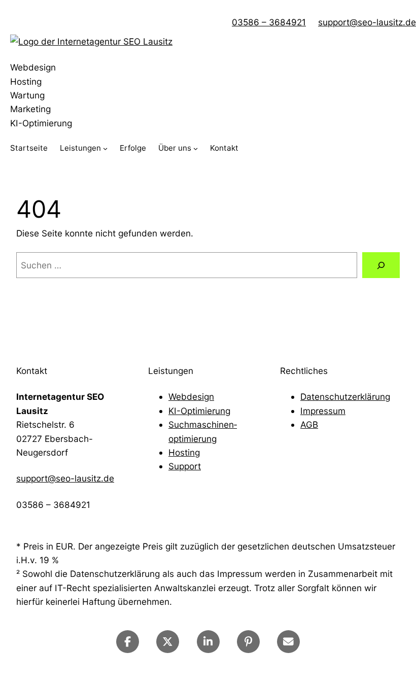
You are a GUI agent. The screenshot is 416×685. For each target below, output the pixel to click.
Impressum (322, 410)
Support (184, 466)
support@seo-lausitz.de (367, 22)
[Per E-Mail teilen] (288, 641)
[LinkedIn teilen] (208, 641)
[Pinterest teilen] (248, 641)
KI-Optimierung (199, 410)
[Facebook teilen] (127, 641)
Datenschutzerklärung (345, 396)
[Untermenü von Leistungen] (105, 148)
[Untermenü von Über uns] (195, 148)
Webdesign (191, 396)
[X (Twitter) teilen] (167, 641)
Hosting (184, 452)
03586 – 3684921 (269, 22)
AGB (309, 424)
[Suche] (381, 265)
